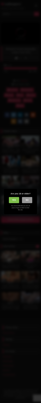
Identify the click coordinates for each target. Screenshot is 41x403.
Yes (14, 200)
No (27, 200)
